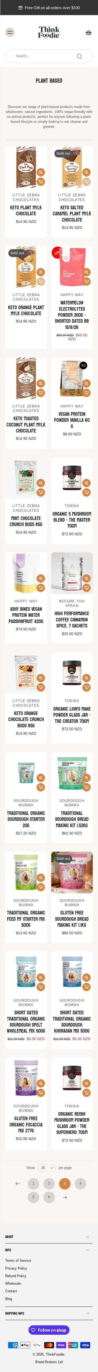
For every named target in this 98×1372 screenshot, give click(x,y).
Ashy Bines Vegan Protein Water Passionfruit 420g (26, 615)
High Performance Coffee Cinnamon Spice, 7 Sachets (72, 619)
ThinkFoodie (55, 1354)
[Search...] (79, 56)
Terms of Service (18, 1261)
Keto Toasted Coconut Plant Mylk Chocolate (26, 424)
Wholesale (13, 1283)
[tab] (9, 185)
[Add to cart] (41, 182)
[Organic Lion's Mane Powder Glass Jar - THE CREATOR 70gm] (72, 673)
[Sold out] (86, 182)
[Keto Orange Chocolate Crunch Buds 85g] (26, 673)
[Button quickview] (41, 172)
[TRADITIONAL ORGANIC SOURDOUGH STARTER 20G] (26, 773)
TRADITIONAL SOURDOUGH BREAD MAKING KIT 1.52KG (72, 819)
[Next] (65, 1197)
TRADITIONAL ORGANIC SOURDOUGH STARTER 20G (26, 819)
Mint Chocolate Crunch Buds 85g (26, 521)
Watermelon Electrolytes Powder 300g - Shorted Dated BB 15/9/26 (72, 315)
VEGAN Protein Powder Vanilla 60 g (72, 420)
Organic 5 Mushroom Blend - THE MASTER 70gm (72, 520)
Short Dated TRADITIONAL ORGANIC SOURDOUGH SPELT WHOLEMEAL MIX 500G (26, 1021)
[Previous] (18, 1184)
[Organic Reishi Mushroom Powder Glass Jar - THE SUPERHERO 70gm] (72, 1078)
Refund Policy (15, 1276)
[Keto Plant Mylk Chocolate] (26, 167)
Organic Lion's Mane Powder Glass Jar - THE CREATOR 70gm (72, 715)
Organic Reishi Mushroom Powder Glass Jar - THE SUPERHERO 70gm (71, 1123)
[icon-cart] (87, 32)
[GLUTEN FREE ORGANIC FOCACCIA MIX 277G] (26, 1078)
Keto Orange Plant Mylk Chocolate (26, 310)
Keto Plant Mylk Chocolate (26, 210)
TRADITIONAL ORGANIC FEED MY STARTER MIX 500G (26, 919)
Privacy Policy (16, 1268)
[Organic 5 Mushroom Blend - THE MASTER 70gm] (72, 478)
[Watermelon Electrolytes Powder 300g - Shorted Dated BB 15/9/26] (72, 267)
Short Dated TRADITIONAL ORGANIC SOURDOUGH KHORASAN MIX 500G (72, 1021)
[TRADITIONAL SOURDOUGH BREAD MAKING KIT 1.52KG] (72, 773)
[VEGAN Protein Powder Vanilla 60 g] (72, 378)
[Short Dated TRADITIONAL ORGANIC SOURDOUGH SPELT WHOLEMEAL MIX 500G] (26, 972)
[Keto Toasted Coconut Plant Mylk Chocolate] (26, 378)
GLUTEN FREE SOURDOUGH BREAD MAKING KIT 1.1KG (72, 919)
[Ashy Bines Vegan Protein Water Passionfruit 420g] (26, 573)
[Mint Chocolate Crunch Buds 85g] (26, 478)
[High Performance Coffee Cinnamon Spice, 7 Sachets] (72, 573)
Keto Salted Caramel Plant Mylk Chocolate (72, 213)
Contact (11, 1291)
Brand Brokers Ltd (49, 1362)
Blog (8, 1299)
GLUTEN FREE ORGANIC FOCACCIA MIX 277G (26, 1124)
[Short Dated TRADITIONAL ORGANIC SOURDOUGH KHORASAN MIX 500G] (72, 972)
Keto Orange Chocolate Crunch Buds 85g (26, 719)
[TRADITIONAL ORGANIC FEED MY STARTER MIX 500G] (26, 872)
